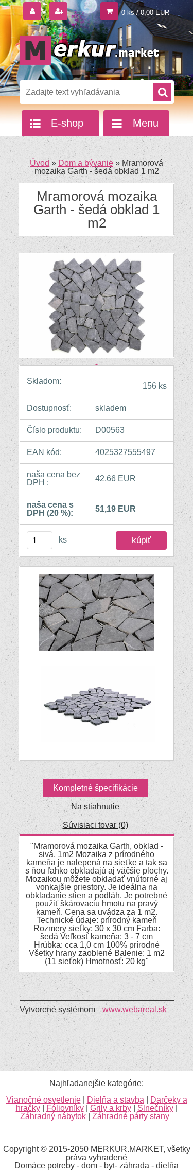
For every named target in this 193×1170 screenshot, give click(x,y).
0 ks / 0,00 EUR (145, 12)
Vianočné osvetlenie (43, 1099)
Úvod (39, 163)
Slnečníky (155, 1108)
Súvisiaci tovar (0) (95, 824)
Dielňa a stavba (115, 1099)
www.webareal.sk (134, 1009)
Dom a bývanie (85, 163)
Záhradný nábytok (53, 1116)
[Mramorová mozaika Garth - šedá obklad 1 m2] (96, 617)
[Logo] (90, 50)
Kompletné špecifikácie (95, 787)
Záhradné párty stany (130, 1116)
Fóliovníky (65, 1108)
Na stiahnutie (95, 806)
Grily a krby (110, 1108)
